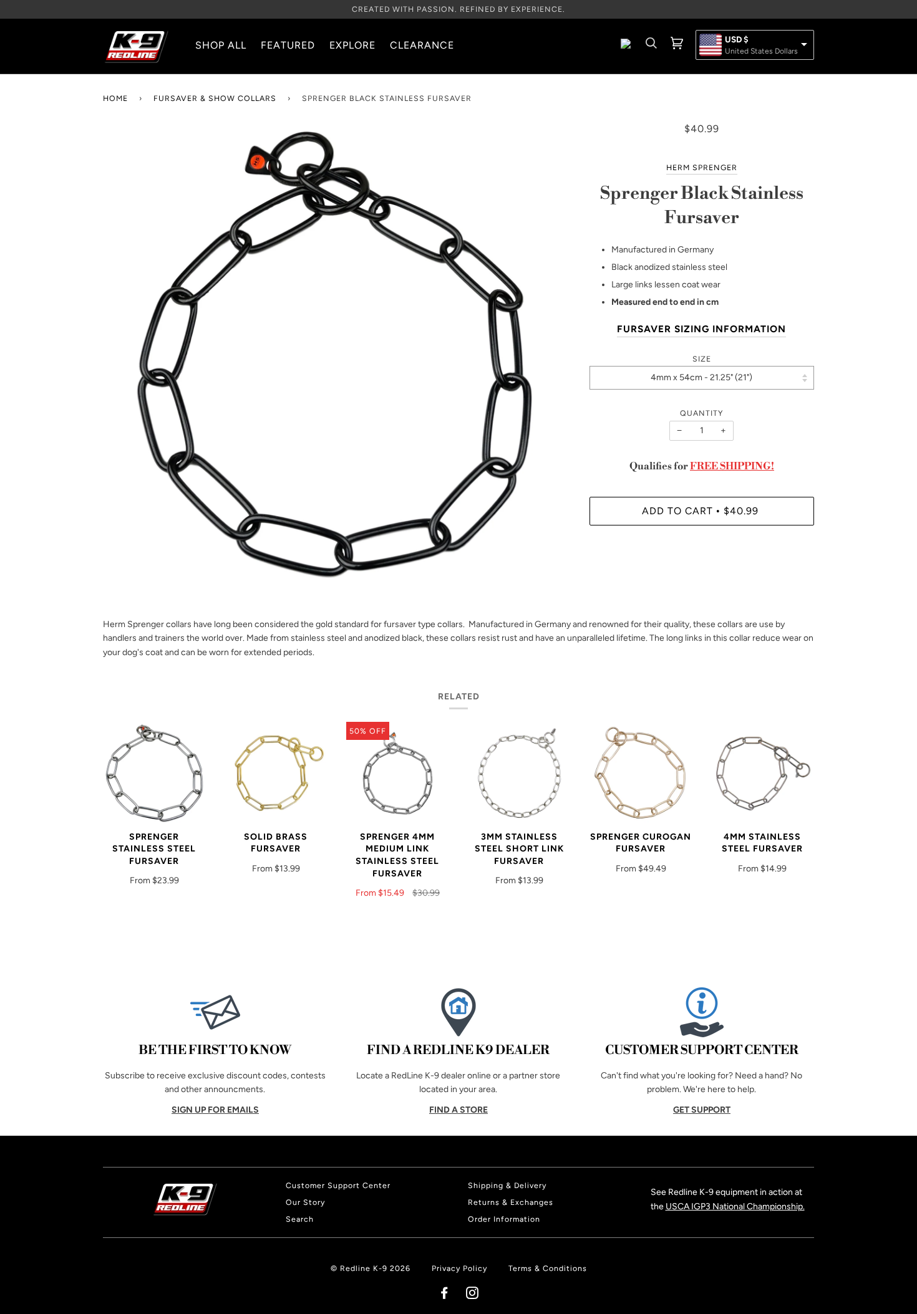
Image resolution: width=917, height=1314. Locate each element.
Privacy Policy (459, 1268)
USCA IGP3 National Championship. (735, 1206)
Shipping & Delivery (507, 1185)
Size (701, 358)
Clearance (422, 45)
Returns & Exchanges (510, 1202)
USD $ (737, 40)
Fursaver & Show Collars (214, 98)
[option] (337, 356)
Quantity (701, 413)
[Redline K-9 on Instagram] (472, 1295)
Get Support (701, 1110)
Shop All (220, 45)
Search (300, 1219)
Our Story (305, 1202)
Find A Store (458, 1110)
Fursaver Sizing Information (701, 329)
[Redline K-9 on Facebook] (444, 1295)
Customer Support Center (338, 1185)
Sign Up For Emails (215, 1110)
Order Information (504, 1219)
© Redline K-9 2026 (370, 1268)
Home (115, 98)
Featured (288, 45)
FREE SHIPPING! (732, 466)
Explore (352, 45)
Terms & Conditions (547, 1268)
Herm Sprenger (701, 167)
